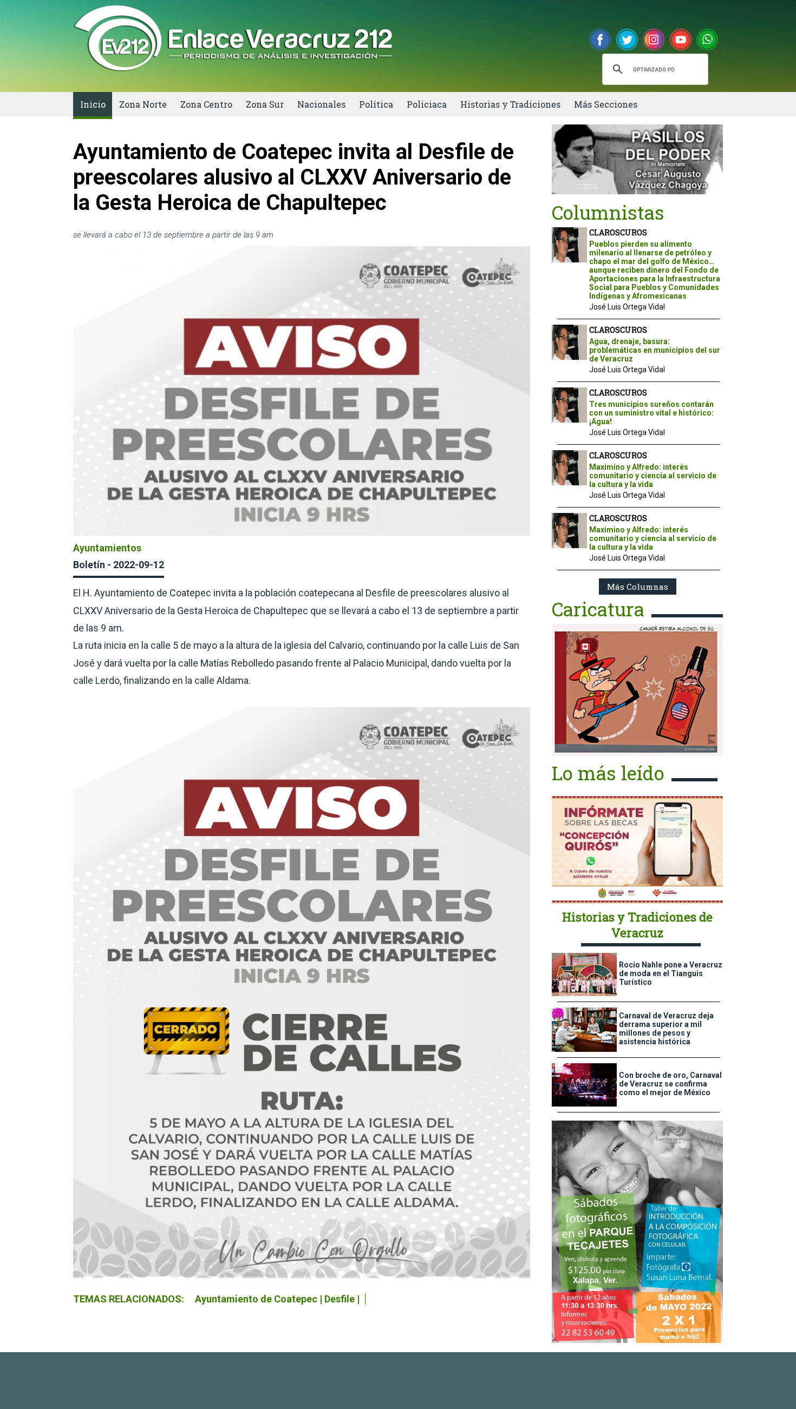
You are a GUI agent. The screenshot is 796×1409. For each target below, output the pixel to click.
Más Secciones (605, 104)
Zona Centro (206, 104)
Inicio (93, 104)
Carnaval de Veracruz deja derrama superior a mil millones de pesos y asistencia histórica (666, 1028)
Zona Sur (265, 104)
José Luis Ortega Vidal (627, 306)
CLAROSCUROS (618, 232)
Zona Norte (143, 104)
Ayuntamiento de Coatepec (256, 1299)
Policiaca (427, 104)
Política (376, 104)
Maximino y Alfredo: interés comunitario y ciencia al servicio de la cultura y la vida (652, 476)
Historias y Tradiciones (510, 104)
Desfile (339, 1299)
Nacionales (321, 104)
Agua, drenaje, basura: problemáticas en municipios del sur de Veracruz (654, 350)
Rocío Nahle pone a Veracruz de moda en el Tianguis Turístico (670, 973)
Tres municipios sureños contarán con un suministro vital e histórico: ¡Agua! (651, 413)
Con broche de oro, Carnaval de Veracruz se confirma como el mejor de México (670, 1084)
